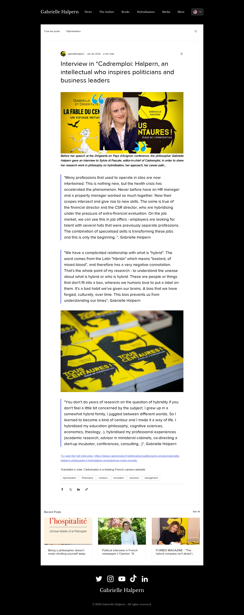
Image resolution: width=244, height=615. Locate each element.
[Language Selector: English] (197, 12)
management (151, 477)
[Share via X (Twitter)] (70, 489)
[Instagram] (110, 579)
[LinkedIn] (144, 579)
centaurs (103, 477)
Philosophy (87, 477)
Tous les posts (52, 31)
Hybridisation (73, 31)
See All (196, 511)
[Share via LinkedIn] (78, 489)
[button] (195, 31)
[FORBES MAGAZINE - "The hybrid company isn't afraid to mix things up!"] (176, 531)
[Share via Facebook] (62, 489)
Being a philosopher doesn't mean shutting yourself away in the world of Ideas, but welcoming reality (66, 552)
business (134, 477)
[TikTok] (133, 579)
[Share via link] (86, 489)
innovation (118, 477)
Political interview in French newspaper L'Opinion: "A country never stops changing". (120, 552)
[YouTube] (122, 579)
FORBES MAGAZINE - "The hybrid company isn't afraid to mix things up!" (175, 552)
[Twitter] (99, 579)
